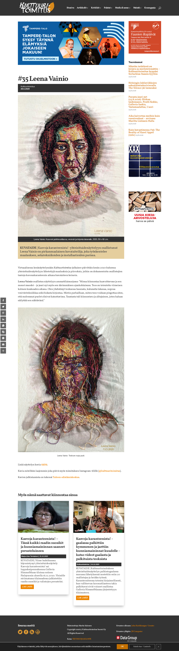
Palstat (107, 8)
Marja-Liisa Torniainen (29, 556)
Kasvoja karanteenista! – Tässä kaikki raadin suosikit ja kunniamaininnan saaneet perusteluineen (43, 545)
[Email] (3, 344)
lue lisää (27, 587)
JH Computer (137, 631)
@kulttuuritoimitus (109, 471)
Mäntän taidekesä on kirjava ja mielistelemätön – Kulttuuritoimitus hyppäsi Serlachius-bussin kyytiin (144, 70)
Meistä (136, 8)
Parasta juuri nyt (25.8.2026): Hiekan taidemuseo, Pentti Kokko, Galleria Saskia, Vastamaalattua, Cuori (143, 102)
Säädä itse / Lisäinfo (142, 646)
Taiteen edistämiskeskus (66, 477)
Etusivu (70, 8)
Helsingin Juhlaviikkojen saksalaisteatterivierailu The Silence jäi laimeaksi (143, 85)
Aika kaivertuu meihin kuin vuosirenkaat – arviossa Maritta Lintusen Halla (144, 118)
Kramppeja (150, 8)
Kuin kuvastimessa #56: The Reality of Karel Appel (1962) (144, 132)
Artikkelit (81, 8)
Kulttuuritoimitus (28, 86)
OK (122, 646)
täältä (44, 464)
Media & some (122, 8)
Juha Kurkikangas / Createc (142, 625)
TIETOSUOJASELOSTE (81, 639)
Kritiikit (95, 8)
